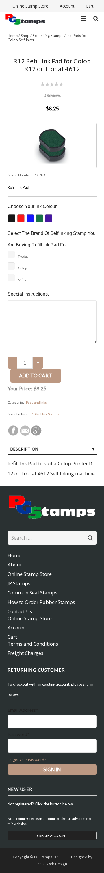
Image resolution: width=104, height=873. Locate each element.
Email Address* (23, 710)
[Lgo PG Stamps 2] (52, 506)
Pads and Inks (36, 402)
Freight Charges (25, 653)
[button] (83, 19)
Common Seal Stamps (32, 592)
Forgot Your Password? (27, 759)
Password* (18, 734)
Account (17, 627)
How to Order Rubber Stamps (41, 602)
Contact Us (20, 611)
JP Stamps (19, 583)
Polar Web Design (52, 863)
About (15, 564)
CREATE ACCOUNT (52, 835)
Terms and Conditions (33, 643)
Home (13, 35)
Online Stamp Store (30, 574)
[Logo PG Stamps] (25, 19)
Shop (25, 35)
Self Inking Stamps (48, 35)
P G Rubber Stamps (45, 414)
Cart (12, 636)
